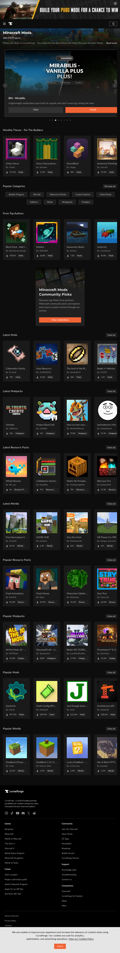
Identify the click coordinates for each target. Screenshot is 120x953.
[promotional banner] (60, 9)
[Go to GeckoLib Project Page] (16, 698)
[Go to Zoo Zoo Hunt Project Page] (77, 529)
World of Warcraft (13, 839)
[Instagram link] (6, 813)
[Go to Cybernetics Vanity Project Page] (16, 361)
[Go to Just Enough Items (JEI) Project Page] (77, 698)
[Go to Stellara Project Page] (46, 239)
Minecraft (9, 834)
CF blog (65, 839)
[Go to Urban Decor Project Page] (16, 156)
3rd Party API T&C (13, 894)
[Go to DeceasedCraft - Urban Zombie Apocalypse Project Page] (46, 642)
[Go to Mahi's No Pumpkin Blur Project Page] (77, 473)
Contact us (67, 880)
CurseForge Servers (70, 858)
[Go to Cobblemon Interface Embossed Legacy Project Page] (46, 473)
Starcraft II (9, 849)
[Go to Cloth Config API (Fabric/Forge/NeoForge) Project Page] (46, 698)
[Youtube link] (17, 813)
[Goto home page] (10, 23)
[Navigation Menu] (4, 23)
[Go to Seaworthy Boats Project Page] (77, 239)
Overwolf (66, 891)
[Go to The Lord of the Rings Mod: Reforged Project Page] (77, 361)
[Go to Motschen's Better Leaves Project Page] (77, 586)
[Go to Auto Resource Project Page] (46, 361)
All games (9, 829)
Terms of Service (12, 916)
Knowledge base (69, 870)
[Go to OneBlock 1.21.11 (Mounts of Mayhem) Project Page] (46, 754)
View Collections (60, 320)
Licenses (8, 926)
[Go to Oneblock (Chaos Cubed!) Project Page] (16, 754)
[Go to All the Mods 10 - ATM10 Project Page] (16, 642)
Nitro (64, 906)
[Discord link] (23, 813)
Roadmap (66, 849)
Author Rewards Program (16, 884)
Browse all (110, 186)
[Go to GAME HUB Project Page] (46, 529)
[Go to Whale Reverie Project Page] (16, 473)
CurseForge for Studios (72, 896)
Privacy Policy (10, 921)
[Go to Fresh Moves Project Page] (46, 586)
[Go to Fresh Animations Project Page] (16, 586)
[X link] (28, 813)
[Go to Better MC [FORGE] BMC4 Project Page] (77, 642)
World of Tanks (11, 863)
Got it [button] (60, 946)
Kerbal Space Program (14, 853)
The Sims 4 (10, 844)
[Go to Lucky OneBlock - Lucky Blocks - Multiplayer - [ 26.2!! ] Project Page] (77, 754)
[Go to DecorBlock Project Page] (77, 156)
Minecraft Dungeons (14, 858)
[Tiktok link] (12, 813)
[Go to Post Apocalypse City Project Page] (16, 529)
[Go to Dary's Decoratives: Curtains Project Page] (46, 156)
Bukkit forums (68, 853)
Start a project (11, 875)
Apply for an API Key (14, 889)
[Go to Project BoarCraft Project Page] (46, 417)
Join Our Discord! (70, 829)
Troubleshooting (69, 875)
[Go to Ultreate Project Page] (16, 417)
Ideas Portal (67, 834)
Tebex (64, 901)
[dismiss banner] (115, 3)
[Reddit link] (34, 813)
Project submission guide (16, 880)
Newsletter (67, 844)
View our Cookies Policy (81, 939)
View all (111, 335)
